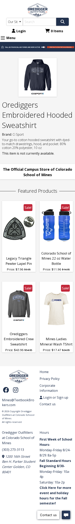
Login (21, 31)
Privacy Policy (50, 378)
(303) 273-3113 (13, 449)
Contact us (48, 404)
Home (44, 372)
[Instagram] (15, 389)
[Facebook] (7, 389)
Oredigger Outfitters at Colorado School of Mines (18, 437)
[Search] (62, 22)
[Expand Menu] (3, 38)
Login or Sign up (55, 397)
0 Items (57, 31)
